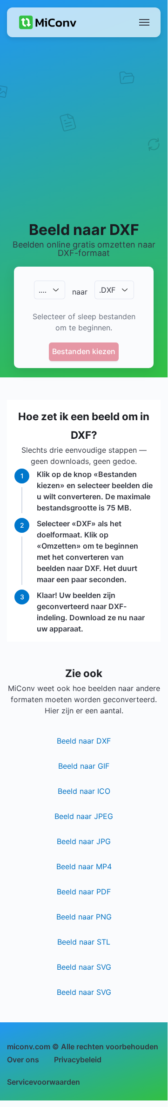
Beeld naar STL (83, 941)
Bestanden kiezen (83, 351)
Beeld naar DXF (84, 740)
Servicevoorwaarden (43, 1082)
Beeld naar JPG (84, 841)
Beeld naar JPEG (83, 816)
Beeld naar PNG (84, 916)
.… (43, 290)
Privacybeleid (77, 1059)
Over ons (23, 1059)
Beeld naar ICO (84, 791)
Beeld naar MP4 (84, 866)
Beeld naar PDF (84, 891)
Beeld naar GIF (83, 766)
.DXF (107, 290)
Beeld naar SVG (84, 967)
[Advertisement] (84, 128)
